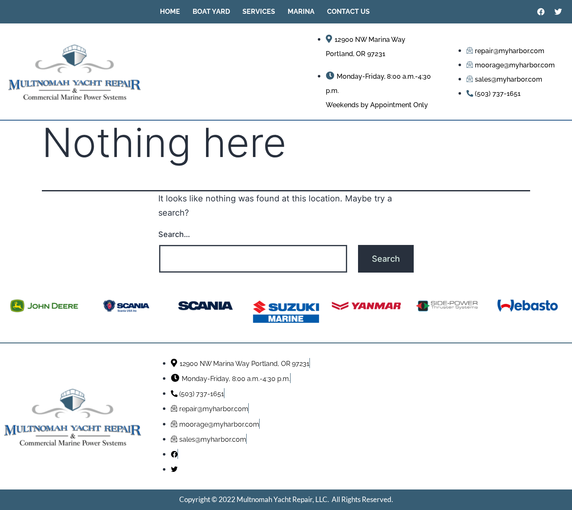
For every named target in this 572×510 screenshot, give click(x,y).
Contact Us (348, 11)
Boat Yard (211, 11)
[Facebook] (541, 11)
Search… (174, 234)
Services (258, 11)
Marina (301, 11)
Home (170, 11)
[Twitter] (558, 11)
